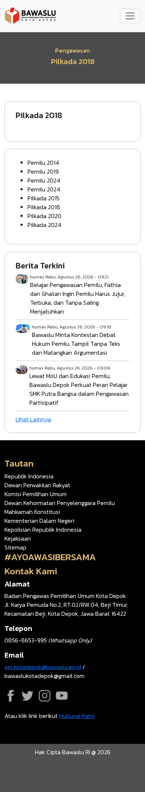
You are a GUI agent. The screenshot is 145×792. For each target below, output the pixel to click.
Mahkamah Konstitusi (32, 511)
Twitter (27, 696)
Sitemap (15, 547)
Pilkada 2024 (44, 224)
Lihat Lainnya (33, 419)
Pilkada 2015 (43, 198)
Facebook (10, 696)
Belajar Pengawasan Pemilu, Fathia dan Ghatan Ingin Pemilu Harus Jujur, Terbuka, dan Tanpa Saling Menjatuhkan (77, 298)
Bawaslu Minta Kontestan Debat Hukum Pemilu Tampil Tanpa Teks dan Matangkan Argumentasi (76, 343)
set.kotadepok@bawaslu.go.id (42, 666)
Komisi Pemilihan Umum (35, 493)
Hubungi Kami (76, 715)
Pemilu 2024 (44, 180)
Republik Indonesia (29, 476)
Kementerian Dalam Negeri (39, 520)
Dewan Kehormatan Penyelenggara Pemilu (59, 502)
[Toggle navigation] (130, 16)
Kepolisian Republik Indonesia (42, 529)
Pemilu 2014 (43, 162)
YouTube (62, 696)
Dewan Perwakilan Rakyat (37, 485)
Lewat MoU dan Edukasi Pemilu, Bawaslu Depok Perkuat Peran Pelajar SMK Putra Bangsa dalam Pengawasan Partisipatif (79, 389)
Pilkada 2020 (44, 215)
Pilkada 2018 (44, 207)
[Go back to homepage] (30, 15)
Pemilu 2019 (43, 171)
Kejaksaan (17, 538)
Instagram (45, 696)
